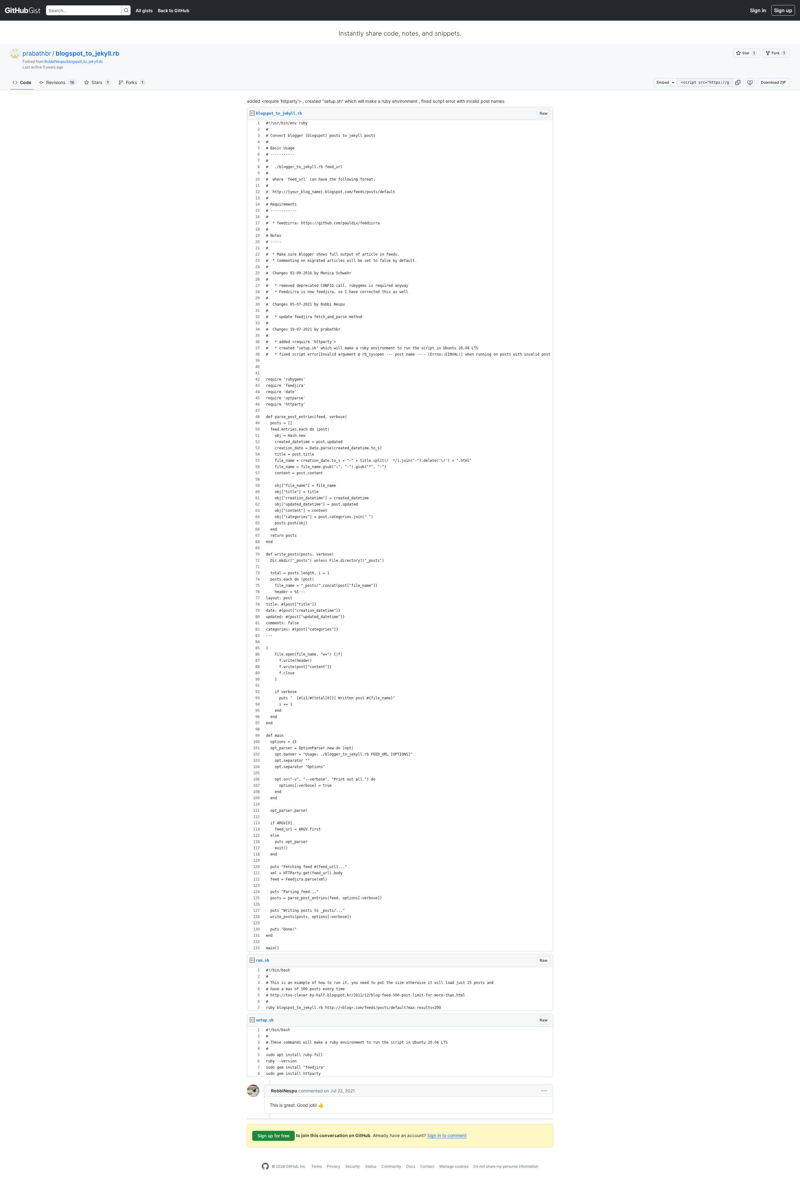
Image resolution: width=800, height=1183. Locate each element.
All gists (144, 10)
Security (352, 1166)
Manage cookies (453, 1166)
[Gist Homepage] (23, 10)
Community (391, 1166)
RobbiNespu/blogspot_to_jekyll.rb (73, 61)
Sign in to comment (447, 1135)
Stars (100, 82)
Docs (410, 1166)
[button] (737, 82)
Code (25, 82)
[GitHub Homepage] (265, 1166)
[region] (400, 535)
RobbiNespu (284, 1090)
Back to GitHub (173, 10)
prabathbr (36, 53)
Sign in (758, 10)
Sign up (783, 10)
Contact (427, 1166)
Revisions (60, 82)
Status (370, 1166)
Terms (316, 1166)
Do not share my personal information (505, 1166)
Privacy (333, 1166)
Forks (134, 82)
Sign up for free (273, 1135)
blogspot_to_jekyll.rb (87, 53)
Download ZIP (773, 82)
